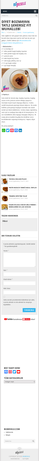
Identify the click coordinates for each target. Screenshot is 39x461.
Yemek (19, 32)
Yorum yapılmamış (28, 32)
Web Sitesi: (6, 288)
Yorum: (6, 251)
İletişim (8, 435)
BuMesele (26, 456)
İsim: (5, 270)
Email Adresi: (7, 279)
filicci (3, 32)
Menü (5, 11)
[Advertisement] (19, 153)
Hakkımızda (9, 432)
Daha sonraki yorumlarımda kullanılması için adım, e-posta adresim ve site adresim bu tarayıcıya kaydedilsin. (19, 302)
